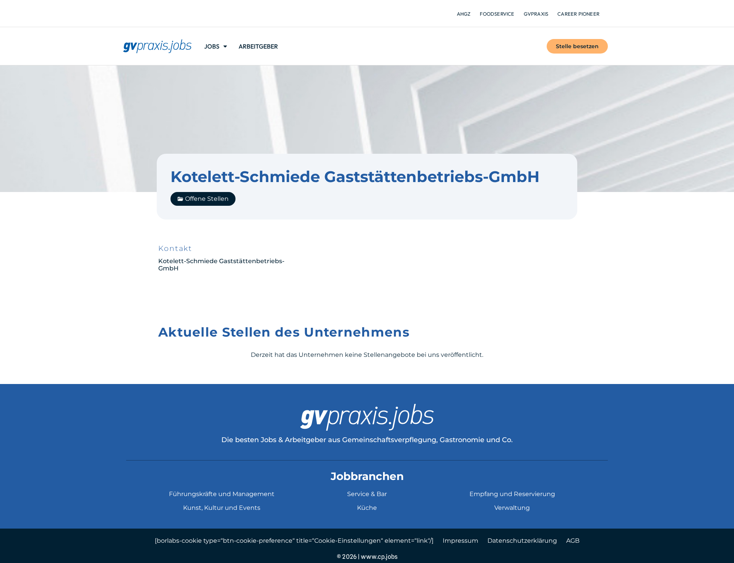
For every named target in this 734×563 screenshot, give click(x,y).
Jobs (211, 46)
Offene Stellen (207, 198)
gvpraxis (536, 14)
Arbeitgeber (258, 46)
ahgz (464, 14)
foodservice (497, 14)
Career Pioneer (578, 14)
